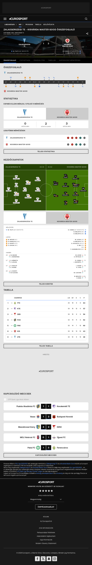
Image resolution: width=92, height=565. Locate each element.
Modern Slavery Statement (46, 543)
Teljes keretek (46, 284)
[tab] (10, 60)
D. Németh (14, 260)
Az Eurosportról (46, 521)
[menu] (86, 19)
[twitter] (43, 558)
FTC (18, 303)
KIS (18, 331)
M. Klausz (14, 272)
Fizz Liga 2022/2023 (21, 464)
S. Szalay (14, 265)
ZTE (18, 337)
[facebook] (37, 558)
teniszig (38, 473)
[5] (51, 490)
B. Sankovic (12, 241)
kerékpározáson (48, 473)
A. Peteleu (77, 256)
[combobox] (46, 499)
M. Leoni (78, 239)
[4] (48, 490)
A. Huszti (11, 243)
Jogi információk (46, 540)
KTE (18, 309)
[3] (46, 490)
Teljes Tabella (46, 346)
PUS (19, 320)
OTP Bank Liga (21, 471)
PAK (19, 326)
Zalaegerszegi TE (13, 167)
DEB (18, 314)
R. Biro (79, 278)
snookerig (59, 473)
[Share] (87, 33)
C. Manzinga (15, 256)
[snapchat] (48, 558)
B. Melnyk (69, 53)
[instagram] (54, 558)
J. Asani (78, 265)
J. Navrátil (77, 262)
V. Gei (79, 245)
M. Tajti (16, 51)
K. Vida (78, 267)
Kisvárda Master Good (76, 167)
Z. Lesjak (11, 245)
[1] (40, 490)
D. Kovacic (75, 243)
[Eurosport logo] (18, 19)
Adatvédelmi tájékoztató (46, 536)
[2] (43, 490)
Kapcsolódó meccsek (46, 455)
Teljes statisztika (46, 151)
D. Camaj (66, 51)
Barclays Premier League (35, 471)
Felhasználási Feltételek (46, 532)
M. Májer (11, 239)
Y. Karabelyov (75, 249)
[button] (5, 19)
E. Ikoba (13, 267)
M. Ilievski (77, 272)
